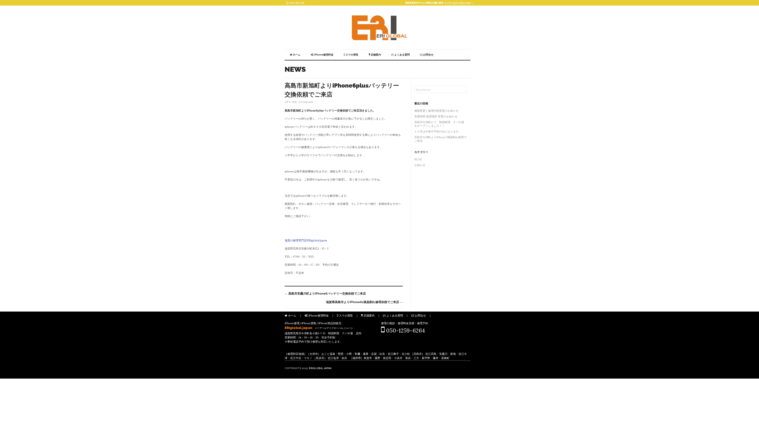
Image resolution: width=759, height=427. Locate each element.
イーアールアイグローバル (457, 3)
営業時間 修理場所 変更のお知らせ (435, 116)
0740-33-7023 (296, 3)
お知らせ (419, 165)
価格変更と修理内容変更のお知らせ (436, 110)
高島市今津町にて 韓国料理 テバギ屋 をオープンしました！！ (440, 124)
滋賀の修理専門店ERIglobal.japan (306, 240)
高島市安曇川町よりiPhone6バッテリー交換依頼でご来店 (325, 293)
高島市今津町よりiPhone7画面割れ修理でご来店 (440, 139)
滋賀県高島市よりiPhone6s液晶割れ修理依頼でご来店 (364, 302)
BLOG (418, 159)
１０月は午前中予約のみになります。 (437, 131)
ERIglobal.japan (320, 368)
